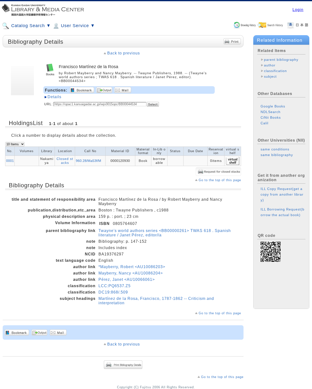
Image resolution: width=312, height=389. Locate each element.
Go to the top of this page (220, 180)
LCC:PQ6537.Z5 (114, 286)
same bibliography (277, 155)
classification (275, 71)
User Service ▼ (77, 25)
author (269, 65)
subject (270, 76)
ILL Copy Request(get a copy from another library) (282, 194)
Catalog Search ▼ (30, 25)
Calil (264, 123)
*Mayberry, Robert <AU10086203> (131, 267)
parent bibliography (281, 60)
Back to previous (123, 53)
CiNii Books (271, 117)
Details (54, 97)
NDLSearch (271, 112)
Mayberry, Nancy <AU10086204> (130, 273)
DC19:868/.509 (113, 292)
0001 (10, 161)
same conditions (275, 149)
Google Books (273, 106)
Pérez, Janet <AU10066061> (126, 279)
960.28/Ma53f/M (88, 161)
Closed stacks (65, 161)
